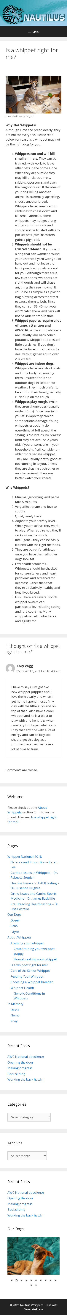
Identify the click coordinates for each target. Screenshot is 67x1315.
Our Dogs (14, 914)
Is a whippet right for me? (29, 965)
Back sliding (16, 1074)
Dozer (15, 920)
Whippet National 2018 (24, 856)
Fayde (15, 932)
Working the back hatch (24, 1079)
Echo (14, 926)
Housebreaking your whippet (35, 959)
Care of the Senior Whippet (30, 970)
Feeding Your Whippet (27, 976)
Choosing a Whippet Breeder (32, 982)
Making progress (19, 1068)
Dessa (15, 1009)
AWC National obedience (25, 1056)
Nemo (15, 1015)
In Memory (15, 1004)
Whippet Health (22, 988)
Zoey (14, 1021)
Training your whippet (27, 943)
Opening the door (20, 1062)
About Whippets (19, 937)
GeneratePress (34, 1309)
